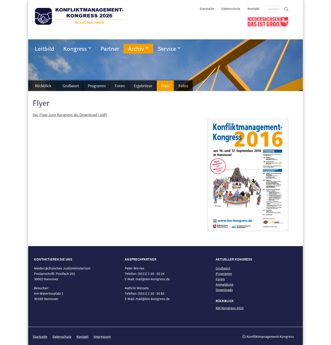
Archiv (136, 48)
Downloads (224, 289)
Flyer (165, 85)
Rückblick (43, 85)
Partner (109, 48)
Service (167, 48)
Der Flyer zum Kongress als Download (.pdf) (70, 114)
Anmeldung (224, 284)
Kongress (75, 48)
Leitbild (44, 48)
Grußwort (71, 85)
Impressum (102, 336)
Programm (97, 85)
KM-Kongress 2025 (230, 308)
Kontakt (253, 8)
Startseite (207, 8)
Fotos (183, 85)
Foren (120, 85)
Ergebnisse (143, 85)
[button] (89, 48)
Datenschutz (230, 8)
